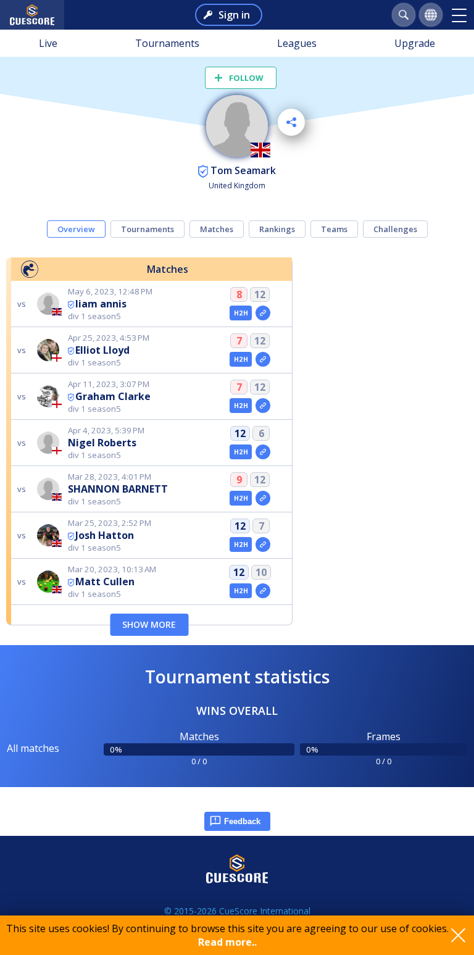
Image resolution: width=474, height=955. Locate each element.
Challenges (395, 229)
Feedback (242, 821)
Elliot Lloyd (102, 350)
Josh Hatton (104, 535)
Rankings (277, 229)
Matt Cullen (105, 581)
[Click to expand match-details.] (263, 313)
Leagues (297, 43)
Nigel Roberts (102, 442)
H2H (241, 313)
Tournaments (167, 43)
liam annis (101, 304)
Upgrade (414, 43)
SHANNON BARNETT (118, 489)
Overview (76, 229)
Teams (334, 229)
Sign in (234, 15)
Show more (149, 624)
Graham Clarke (113, 396)
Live (48, 43)
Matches (216, 229)
